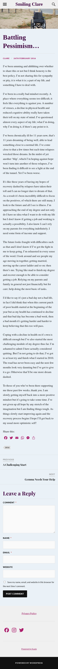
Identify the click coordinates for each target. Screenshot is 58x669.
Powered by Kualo (29, 649)
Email (7, 552)
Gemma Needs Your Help (40, 479)
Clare (6, 58)
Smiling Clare (29, 4)
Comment (9, 502)
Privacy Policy (29, 613)
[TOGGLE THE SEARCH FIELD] (53, 4)
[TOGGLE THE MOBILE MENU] (5, 4)
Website (8, 567)
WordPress (36, 663)
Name (7, 538)
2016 (7, 447)
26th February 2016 (25, 58)
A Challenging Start (14, 464)
